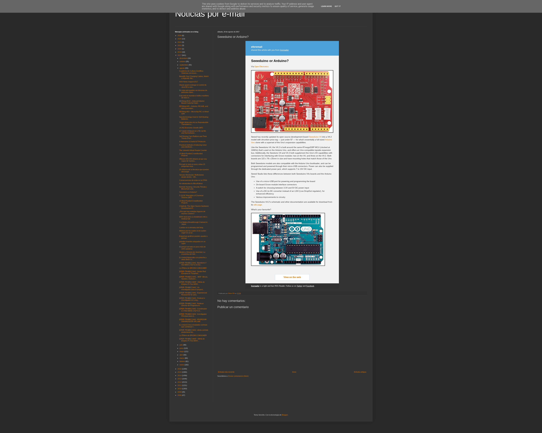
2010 (180, 389)
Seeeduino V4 (315, 137)
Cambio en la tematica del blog (191, 228)
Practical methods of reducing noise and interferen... (193, 146)
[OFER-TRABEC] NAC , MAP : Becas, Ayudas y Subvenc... (193, 278)
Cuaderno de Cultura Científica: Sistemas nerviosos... (191, 72)
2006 (180, 395)
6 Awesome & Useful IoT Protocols (192, 142)
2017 (180, 55)
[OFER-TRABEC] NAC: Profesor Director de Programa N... (191, 305)
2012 (180, 382)
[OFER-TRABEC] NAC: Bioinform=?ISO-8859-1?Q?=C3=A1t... (192, 264)
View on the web (292, 277)
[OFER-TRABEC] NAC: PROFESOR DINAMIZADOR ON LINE (193, 320)
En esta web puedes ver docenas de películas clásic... (193, 91)
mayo (182, 352)
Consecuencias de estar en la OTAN (193, 180)
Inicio (294, 372)
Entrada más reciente (226, 372)
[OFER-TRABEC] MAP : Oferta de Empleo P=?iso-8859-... (192, 283)
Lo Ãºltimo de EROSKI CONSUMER (193, 268)
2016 (180, 369)
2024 (180, 42)
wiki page (258, 205)
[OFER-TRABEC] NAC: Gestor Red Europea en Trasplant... (192, 272)
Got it (338, 6)
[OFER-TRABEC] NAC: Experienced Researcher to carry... (193, 294)
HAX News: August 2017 (188, 82)
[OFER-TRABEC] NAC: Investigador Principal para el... (193, 315)
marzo (182, 358)
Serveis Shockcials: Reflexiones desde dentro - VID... (191, 176)
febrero (182, 361)
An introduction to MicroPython (191, 184)
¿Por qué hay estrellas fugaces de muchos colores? (192, 212)
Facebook (310, 286)
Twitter (299, 286)
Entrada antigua (360, 372)
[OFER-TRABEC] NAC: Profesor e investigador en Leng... (192, 299)
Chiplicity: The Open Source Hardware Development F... (194, 207)
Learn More (326, 6)
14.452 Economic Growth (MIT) (191, 128)
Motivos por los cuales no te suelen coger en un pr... (192, 232)
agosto (182, 68)
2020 (180, 49)
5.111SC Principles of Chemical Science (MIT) (191, 196)
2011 (180, 385)
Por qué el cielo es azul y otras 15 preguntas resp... (192, 165)
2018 (180, 52)
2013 (180, 379)
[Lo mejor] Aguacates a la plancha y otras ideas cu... (192, 258)
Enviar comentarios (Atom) (238, 376)
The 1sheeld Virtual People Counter (193, 150)
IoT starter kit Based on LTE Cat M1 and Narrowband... (192, 132)
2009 (180, 392)
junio (182, 348)
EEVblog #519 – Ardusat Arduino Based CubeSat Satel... (191, 102)
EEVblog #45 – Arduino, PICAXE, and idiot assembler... (193, 107)
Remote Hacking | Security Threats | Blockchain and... (193, 188)
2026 (180, 36)
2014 (180, 376)
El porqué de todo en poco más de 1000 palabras (192, 248)
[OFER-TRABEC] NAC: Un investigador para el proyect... (191, 288)
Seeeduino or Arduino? (270, 61)
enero (182, 365)
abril (181, 355)
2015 (180, 372)
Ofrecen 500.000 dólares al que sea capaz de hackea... (193, 160)
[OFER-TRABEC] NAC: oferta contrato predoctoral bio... (193, 331)
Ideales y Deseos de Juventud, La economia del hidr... (192, 253)
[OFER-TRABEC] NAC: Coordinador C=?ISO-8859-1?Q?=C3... (193, 310)
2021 (180, 45)
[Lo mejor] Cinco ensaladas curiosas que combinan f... (193, 326)
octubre (183, 62)
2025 (180, 39)
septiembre (184, 65)
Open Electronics (261, 67)
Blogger (285, 415)
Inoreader (284, 50)
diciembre (184, 58)
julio (181, 345)
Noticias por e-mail (210, 13)
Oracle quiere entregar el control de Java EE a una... (192, 86)
